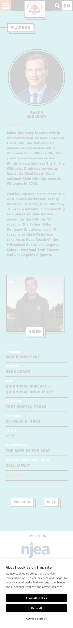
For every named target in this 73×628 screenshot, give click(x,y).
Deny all (36, 608)
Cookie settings (36, 618)
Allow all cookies (36, 598)
